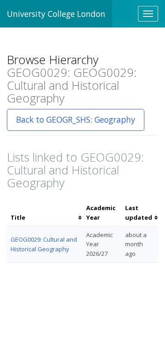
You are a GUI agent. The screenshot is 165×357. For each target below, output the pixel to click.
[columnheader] (44, 213)
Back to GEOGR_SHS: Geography (75, 119)
